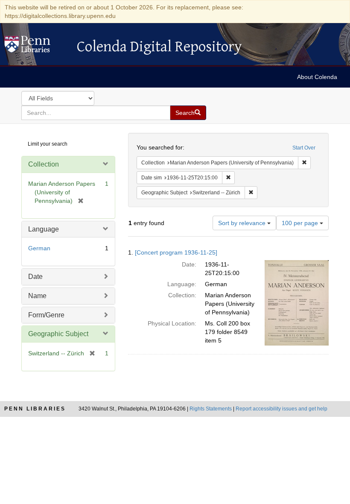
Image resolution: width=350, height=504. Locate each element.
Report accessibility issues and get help (281, 409)
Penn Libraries (35, 409)
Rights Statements (211, 409)
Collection (43, 164)
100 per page (301, 223)
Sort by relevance (242, 223)
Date (35, 276)
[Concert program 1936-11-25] (176, 252)
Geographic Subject (58, 333)
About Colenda (317, 76)
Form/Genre (46, 315)
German (39, 248)
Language (43, 229)
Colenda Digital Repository (36, 46)
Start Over (303, 148)
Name (37, 295)
